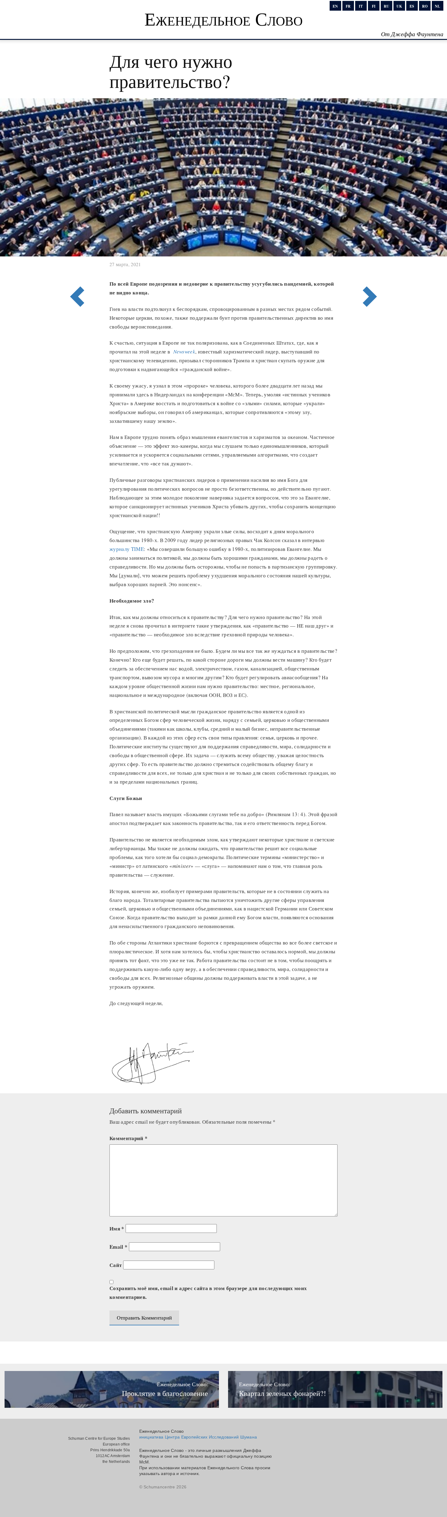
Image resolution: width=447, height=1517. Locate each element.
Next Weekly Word (75, 271)
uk (399, 6)
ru (386, 6)
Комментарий (128, 1138)
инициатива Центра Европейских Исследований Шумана (198, 1437)
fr (348, 6)
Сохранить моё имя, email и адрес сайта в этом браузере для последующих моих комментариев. (208, 1292)
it (361, 6)
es (412, 6)
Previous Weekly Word (372, 271)
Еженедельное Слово (223, 18)
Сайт (115, 1265)
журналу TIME (126, 548)
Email (118, 1247)
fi (374, 6)
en (335, 6)
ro (425, 6)
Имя (116, 1228)
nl (437, 6)
